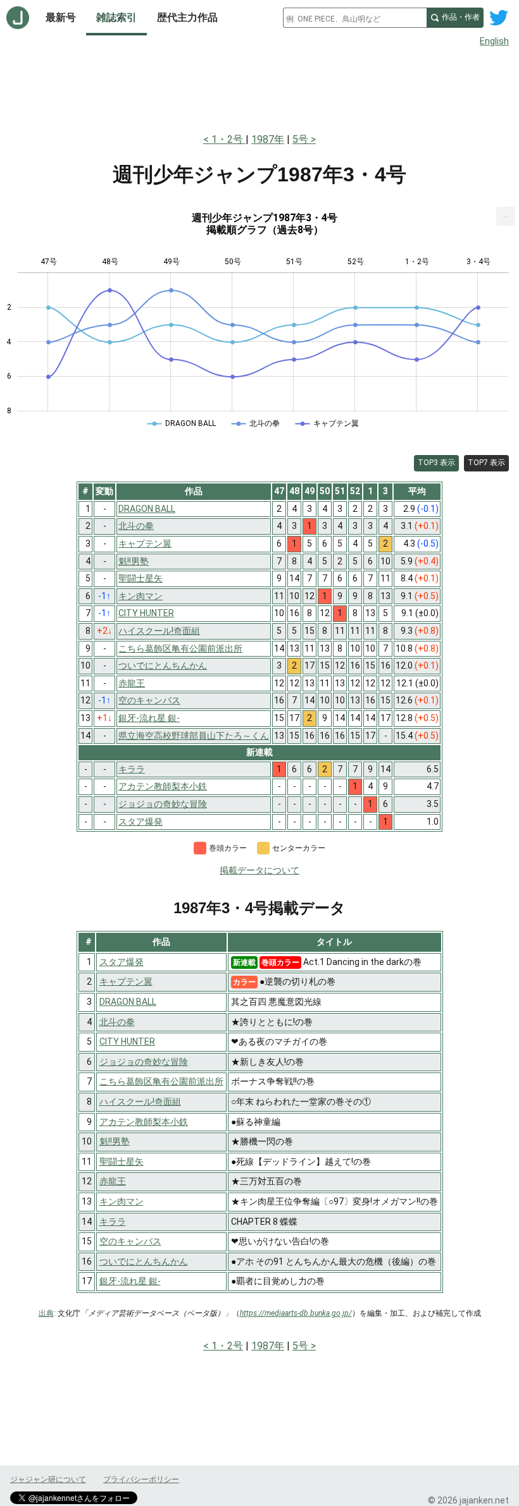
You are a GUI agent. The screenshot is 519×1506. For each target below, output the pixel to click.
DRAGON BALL (127, 1002)
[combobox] (355, 18)
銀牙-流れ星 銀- (130, 1281)
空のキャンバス (130, 1241)
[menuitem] (505, 216)
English (494, 41)
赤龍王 (112, 1181)
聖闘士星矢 (121, 1162)
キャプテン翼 (126, 981)
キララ (112, 1222)
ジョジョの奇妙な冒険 (143, 1062)
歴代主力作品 (187, 17)
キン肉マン (121, 1201)
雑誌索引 (116, 17)
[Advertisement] (259, 87)
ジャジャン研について (48, 1479)
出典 (46, 1313)
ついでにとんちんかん (143, 1261)
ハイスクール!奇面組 (140, 1101)
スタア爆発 (121, 962)
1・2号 (228, 139)
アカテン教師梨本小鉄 (143, 1122)
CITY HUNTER (127, 1041)
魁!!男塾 (114, 1141)
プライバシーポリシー (141, 1479)
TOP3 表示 (436, 462)
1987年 (267, 139)
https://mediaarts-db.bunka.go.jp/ (296, 1313)
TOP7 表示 (486, 462)
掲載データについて (259, 870)
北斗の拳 (117, 1022)
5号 (300, 139)
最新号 (61, 17)
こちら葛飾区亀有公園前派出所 (161, 1081)
